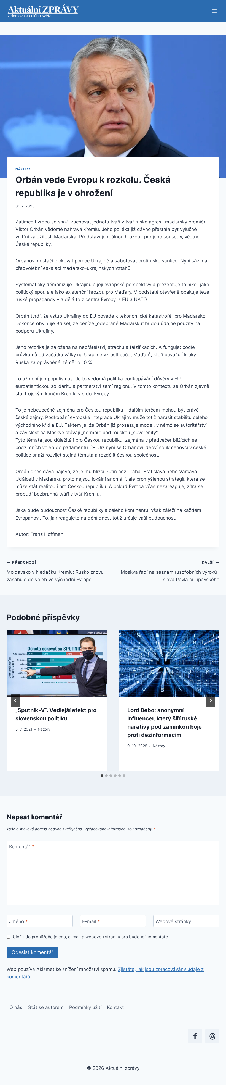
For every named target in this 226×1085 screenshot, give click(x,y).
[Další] (210, 700)
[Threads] (212, 1036)
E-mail (91, 921)
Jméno (18, 921)
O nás (15, 1007)
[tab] (102, 775)
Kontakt (115, 1007)
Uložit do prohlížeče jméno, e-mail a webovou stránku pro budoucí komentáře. (91, 936)
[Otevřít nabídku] (214, 11)
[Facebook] (195, 1036)
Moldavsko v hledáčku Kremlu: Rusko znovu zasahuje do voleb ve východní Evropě (55, 571)
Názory (23, 169)
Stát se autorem (46, 1007)
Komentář (21, 846)
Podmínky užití (85, 1007)
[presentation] (57, 663)
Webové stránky (173, 921)
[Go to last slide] (15, 700)
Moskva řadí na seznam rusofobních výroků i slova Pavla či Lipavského (170, 571)
